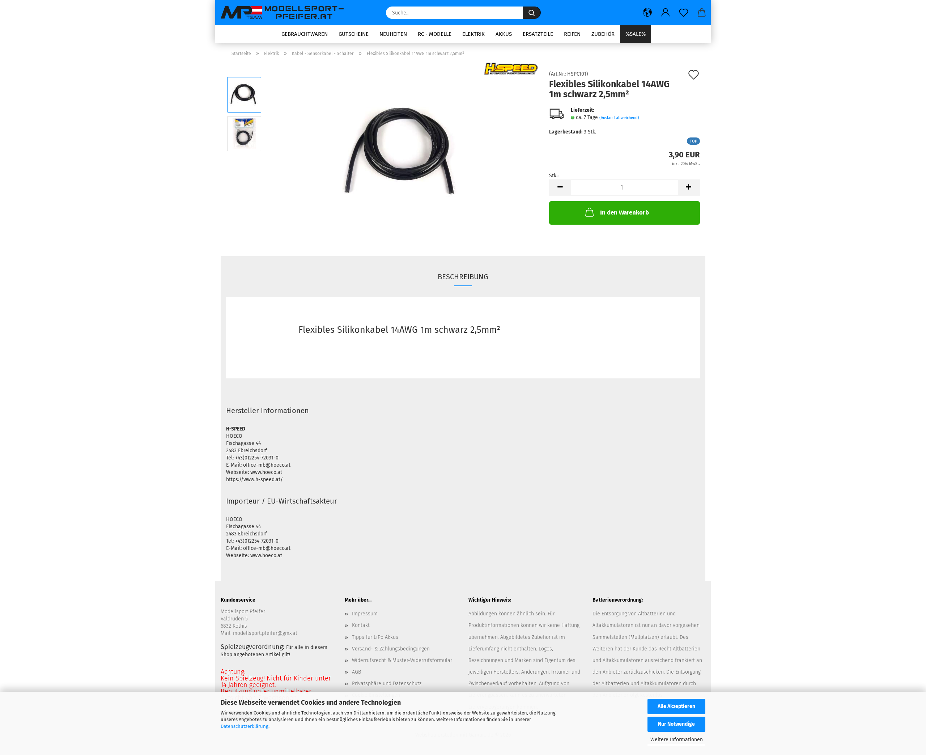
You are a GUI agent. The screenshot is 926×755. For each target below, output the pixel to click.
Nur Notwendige (676, 724)
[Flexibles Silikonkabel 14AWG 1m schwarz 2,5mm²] (403, 153)
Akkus (504, 34)
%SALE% (635, 34)
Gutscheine (354, 34)
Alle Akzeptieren (676, 706)
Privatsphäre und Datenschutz (386, 683)
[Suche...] (532, 13)
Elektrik (473, 34)
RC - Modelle (434, 34)
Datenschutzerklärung (244, 726)
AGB (356, 672)
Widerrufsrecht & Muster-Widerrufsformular (402, 660)
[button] (647, 12)
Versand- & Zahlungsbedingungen (391, 649)
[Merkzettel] (684, 12)
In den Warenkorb (624, 212)
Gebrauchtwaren (304, 34)
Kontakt (361, 625)
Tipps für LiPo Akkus (375, 637)
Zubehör (603, 34)
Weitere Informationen (676, 740)
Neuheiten (393, 34)
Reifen (572, 34)
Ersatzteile (538, 34)
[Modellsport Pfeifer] (286, 12)
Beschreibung (463, 276)
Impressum (365, 614)
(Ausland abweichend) (619, 117)
